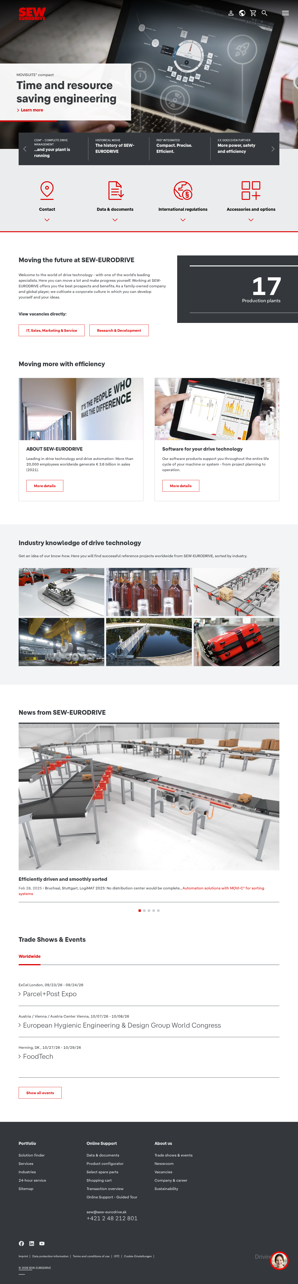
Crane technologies (61, 656)
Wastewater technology (137, 652)
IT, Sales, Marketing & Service (51, 330)
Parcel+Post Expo (50, 993)
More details (33, 110)
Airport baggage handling (230, 652)
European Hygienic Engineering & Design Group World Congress (122, 1025)
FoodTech (38, 1056)
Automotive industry (62, 606)
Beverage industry (146, 606)
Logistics (220, 606)
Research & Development (119, 330)
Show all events (40, 1093)
